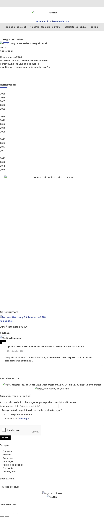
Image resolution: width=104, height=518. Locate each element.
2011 (2, 150)
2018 (2, 162)
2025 (2, 93)
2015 (2, 147)
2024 (3, 116)
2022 (2, 158)
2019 (2, 143)
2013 (2, 105)
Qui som (7, 451)
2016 (2, 124)
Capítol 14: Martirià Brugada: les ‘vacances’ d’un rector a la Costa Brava (44, 346)
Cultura (56, 27)
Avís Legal (24, 418)
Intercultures (71, 27)
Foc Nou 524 (7, 321)
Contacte (8, 468)
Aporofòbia (6, 51)
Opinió (83, 27)
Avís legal (8, 461)
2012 (2, 128)
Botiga (94, 27)
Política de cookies (13, 464)
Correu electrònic (10, 406)
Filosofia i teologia (40, 27)
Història (7, 454)
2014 (2, 166)
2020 (2, 120)
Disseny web (9, 471)
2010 (2, 169)
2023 (2, 139)
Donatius (8, 458)
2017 (2, 101)
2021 (2, 97)
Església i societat (16, 27)
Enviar (5, 437)
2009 (2, 108)
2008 (2, 131)
